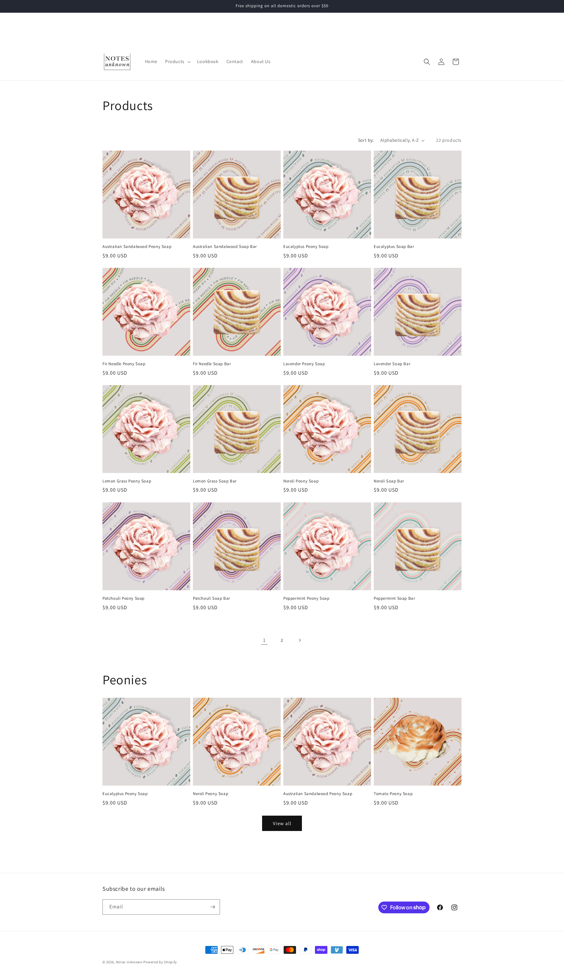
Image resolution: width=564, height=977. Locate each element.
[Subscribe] (212, 907)
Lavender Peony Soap (304, 363)
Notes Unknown (129, 962)
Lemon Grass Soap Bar (215, 481)
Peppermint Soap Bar (394, 598)
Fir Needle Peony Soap (124, 363)
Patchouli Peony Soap (123, 598)
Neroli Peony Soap (301, 481)
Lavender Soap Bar (392, 363)
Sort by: (366, 140)
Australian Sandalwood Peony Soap (136, 246)
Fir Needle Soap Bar (212, 363)
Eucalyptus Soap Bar (394, 246)
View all (282, 823)
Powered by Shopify (160, 962)
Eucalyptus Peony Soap (306, 246)
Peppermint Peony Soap (306, 598)
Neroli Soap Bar (389, 481)
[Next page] (299, 640)
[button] (177, 61)
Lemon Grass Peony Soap (126, 481)
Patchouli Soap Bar (211, 598)
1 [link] (264, 640)
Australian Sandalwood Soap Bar (225, 246)
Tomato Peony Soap (393, 793)
